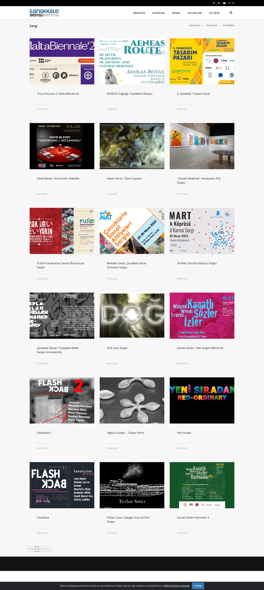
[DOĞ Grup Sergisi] (132, 316)
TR (229, 3)
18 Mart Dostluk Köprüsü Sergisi (197, 263)
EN (233, 3)
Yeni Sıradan (184, 433)
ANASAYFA (139, 13)
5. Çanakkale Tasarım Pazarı (193, 94)
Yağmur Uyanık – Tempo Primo (125, 433)
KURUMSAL (158, 13)
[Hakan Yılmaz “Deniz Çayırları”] (132, 146)
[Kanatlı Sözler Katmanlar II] (202, 485)
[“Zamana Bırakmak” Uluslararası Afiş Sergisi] (202, 146)
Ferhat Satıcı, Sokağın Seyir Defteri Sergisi (128, 519)
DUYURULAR (195, 13)
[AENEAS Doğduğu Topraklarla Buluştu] (132, 61)
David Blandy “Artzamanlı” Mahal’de (58, 178)
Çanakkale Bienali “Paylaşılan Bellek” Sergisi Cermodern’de (58, 350)
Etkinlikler (228, 25)
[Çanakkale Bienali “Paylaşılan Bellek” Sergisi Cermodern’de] (62, 316)
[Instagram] (218, 3)
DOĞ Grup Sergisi (117, 348)
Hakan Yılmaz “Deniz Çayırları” (124, 178)
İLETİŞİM (214, 13)
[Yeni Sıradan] (202, 400)
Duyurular (211, 25)
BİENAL (176, 13)
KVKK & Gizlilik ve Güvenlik (176, 585)
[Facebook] (214, 3)
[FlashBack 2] (62, 400)
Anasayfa (194, 25)
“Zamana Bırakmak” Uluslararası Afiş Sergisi (199, 180)
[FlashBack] (62, 485)
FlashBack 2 (44, 433)
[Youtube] (224, 3)
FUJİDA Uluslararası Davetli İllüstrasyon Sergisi (60, 265)
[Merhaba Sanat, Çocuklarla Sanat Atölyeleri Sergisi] (132, 231)
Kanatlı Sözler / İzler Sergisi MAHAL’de (200, 348)
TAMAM (198, 585)
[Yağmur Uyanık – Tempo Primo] (132, 400)
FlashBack (43, 517)
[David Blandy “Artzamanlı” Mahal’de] (62, 146)
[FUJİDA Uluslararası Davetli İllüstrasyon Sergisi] (62, 231)
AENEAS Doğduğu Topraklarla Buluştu (129, 94)
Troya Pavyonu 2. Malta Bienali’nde (58, 94)
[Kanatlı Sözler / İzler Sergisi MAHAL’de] (202, 316)
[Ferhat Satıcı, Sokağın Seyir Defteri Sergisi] (132, 485)
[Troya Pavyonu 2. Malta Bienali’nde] (62, 61)
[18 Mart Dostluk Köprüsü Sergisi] (202, 231)
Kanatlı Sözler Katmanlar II (193, 517)
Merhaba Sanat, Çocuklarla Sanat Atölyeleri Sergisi (126, 265)
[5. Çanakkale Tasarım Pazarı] (202, 61)
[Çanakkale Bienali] (44, 13)
